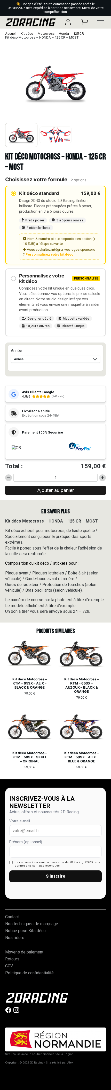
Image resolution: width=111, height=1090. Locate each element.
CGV (9, 965)
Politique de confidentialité (29, 972)
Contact (12, 916)
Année (16, 350)
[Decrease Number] (8, 477)
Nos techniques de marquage (31, 923)
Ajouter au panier (55, 490)
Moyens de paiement (24, 952)
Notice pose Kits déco (25, 930)
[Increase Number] (102, 477)
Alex (70, 1062)
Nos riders (14, 937)
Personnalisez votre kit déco (49, 254)
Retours (12, 959)
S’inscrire (55, 876)
